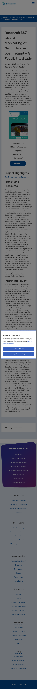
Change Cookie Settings (18, 354)
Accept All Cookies (18, 348)
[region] (18, 344)
